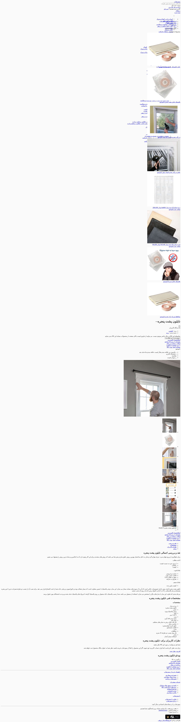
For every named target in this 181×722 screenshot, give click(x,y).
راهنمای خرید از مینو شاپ (172, 672)
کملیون (171, 331)
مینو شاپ (177, 1)
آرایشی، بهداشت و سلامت (164, 24)
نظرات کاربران (171, 547)
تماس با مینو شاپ (170, 699)
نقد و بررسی (172, 543)
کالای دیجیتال (169, 30)
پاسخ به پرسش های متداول (168, 685)
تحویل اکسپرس (174, 340)
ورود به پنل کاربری (174, 7)
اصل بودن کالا (173, 347)
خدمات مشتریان (175, 682)
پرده (167, 333)
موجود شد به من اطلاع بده (172, 338)
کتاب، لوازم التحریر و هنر (165, 26)
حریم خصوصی (171, 691)
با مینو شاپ (176, 696)
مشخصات (173, 545)
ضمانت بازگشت (173, 345)
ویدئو (174, 549)
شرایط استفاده (171, 689)
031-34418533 (163, 710)
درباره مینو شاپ (171, 701)
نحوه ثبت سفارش (170, 675)
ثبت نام (166, 9)
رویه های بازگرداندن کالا (169, 687)
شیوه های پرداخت (170, 679)
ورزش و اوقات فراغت (166, 31)
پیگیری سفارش (171, 692)
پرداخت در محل (173, 343)
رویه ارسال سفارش (170, 677)
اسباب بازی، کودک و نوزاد (165, 19)
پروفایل (178, 11)
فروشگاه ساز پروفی (164, 720)
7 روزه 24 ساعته (172, 342)
